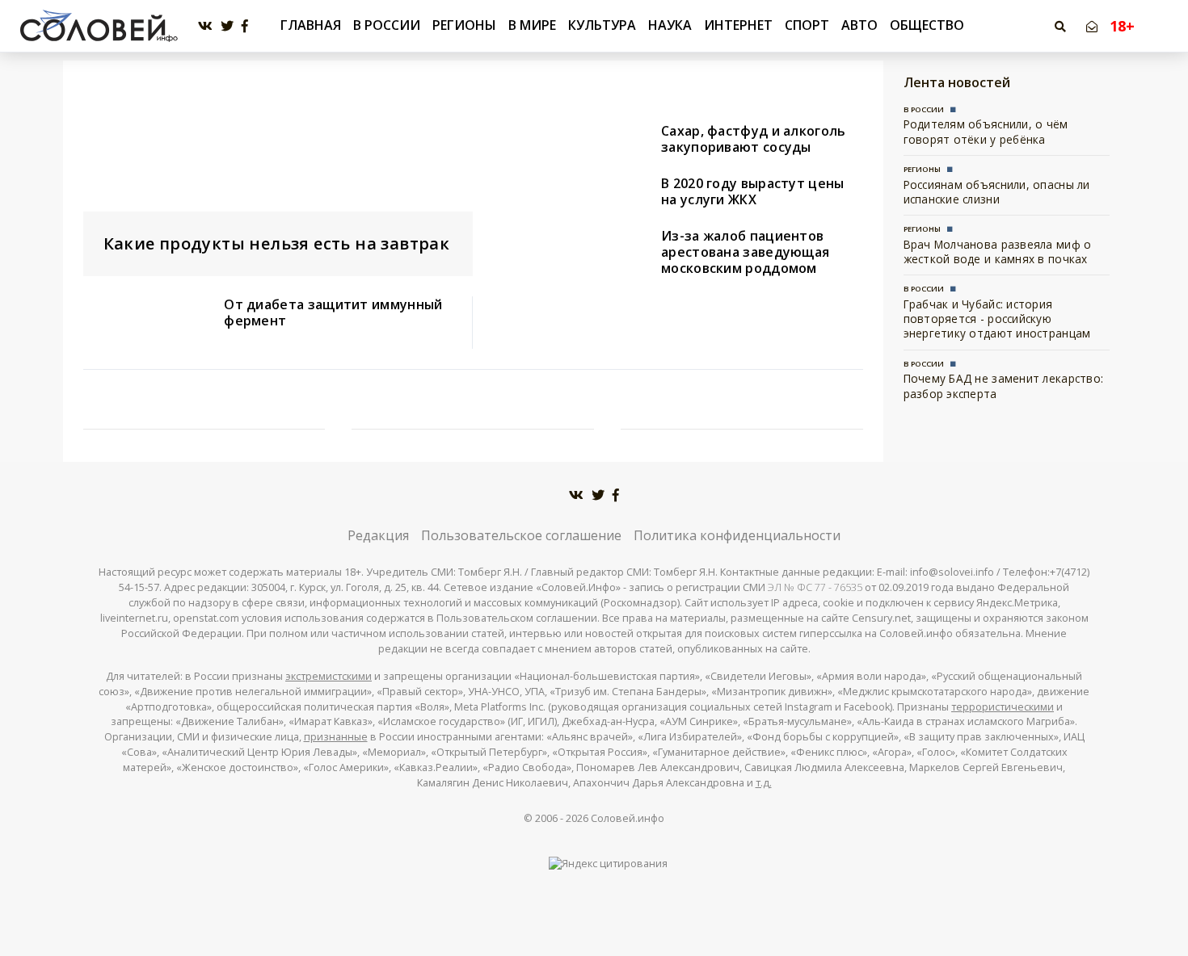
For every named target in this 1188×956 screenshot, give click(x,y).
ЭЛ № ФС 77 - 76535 (815, 587)
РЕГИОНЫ (464, 25)
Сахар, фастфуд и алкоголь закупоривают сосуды (753, 139)
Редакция (378, 535)
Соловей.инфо (627, 818)
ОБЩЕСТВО (927, 25)
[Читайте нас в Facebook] (245, 26)
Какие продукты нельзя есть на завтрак (276, 243)
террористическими (1002, 707)
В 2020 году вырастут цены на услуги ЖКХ (753, 191)
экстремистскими (328, 676)
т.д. (764, 783)
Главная (310, 25)
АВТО (859, 25)
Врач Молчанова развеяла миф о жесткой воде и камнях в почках (998, 251)
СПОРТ (807, 25)
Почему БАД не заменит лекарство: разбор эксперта (1004, 385)
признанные (336, 737)
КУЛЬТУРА (602, 25)
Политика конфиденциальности (737, 535)
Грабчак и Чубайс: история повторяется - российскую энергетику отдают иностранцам (997, 319)
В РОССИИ (386, 25)
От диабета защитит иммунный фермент (333, 312)
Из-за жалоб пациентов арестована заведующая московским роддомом (745, 252)
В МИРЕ (532, 25)
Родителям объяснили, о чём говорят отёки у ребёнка (986, 131)
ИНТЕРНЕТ (738, 25)
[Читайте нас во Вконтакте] (205, 26)
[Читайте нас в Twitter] (227, 26)
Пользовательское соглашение (521, 535)
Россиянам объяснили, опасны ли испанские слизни (997, 192)
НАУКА (670, 25)
